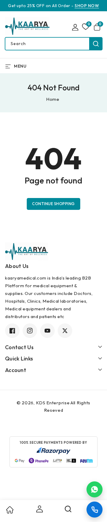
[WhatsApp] (94, 489)
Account (39, 509)
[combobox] (53, 43)
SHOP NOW (87, 5)
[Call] (94, 510)
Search (96, 43)
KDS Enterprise (53, 403)
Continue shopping (53, 203)
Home (52, 99)
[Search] (68, 511)
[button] (98, 27)
